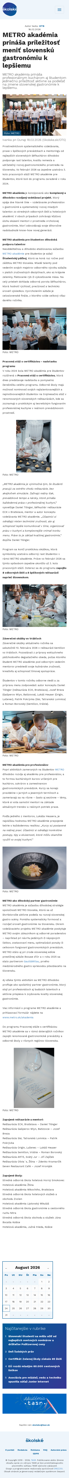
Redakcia (22, 1450)
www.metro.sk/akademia (18, 1017)
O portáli (9, 1450)
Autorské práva (58, 1450)
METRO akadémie (13, 253)
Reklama (35, 1450)
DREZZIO (58, 1468)
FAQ (45, 1450)
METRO (59, 769)
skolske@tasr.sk (41, 1425)
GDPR (36, 1453)
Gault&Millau (31, 961)
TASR (33, 1460)
